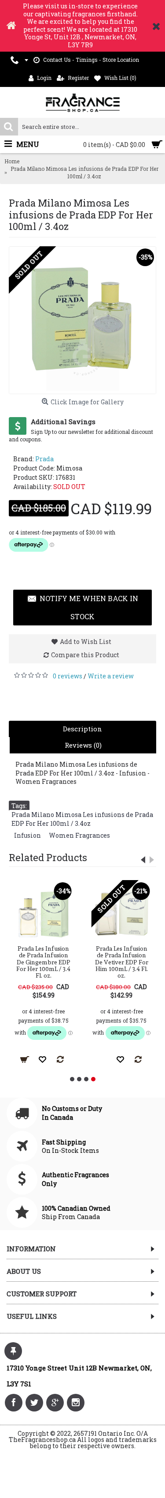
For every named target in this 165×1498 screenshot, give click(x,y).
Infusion (27, 835)
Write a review (111, 676)
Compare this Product (85, 655)
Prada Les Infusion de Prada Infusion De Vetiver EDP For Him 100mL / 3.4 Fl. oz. (121, 962)
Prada (44, 459)
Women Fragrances (79, 835)
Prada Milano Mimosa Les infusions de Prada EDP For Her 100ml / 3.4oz (82, 819)
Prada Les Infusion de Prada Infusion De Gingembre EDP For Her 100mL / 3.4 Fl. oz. (43, 962)
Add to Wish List (85, 641)
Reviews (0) (83, 745)
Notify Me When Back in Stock (89, 607)
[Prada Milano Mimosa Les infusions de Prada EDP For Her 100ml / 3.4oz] (82, 320)
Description (82, 728)
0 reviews (67, 676)
